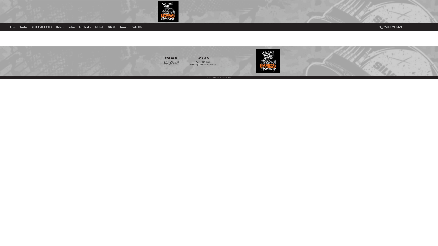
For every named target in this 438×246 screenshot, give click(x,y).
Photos (59, 27)
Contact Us (137, 27)
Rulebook (99, 27)
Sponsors (123, 27)
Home (12, 27)
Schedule (23, 27)
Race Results (85, 27)
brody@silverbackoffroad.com (204, 65)
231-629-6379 (393, 26)
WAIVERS (111, 27)
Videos (72, 27)
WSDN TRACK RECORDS (42, 27)
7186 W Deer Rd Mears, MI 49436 (171, 63)
